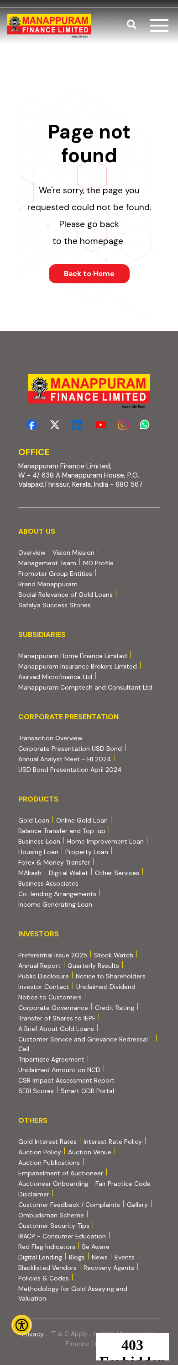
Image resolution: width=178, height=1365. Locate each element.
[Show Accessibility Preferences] (22, 1325)
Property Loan (86, 852)
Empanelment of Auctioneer (60, 1173)
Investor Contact (43, 987)
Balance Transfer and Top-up (61, 831)
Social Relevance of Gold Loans (65, 594)
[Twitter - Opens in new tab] (54, 424)
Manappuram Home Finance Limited (72, 655)
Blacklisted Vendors (47, 1268)
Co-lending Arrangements (57, 893)
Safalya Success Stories (54, 605)
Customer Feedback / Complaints (69, 1204)
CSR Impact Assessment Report (66, 1080)
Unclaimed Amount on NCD (59, 1070)
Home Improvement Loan (105, 841)
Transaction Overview (50, 737)
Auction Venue (89, 1152)
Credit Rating (114, 1007)
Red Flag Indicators (46, 1246)
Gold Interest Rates (47, 1141)
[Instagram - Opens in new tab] (123, 424)
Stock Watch (113, 955)
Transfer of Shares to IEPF (56, 1018)
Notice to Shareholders (111, 976)
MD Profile (98, 563)
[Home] (49, 25)
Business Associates (48, 883)
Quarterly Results (93, 965)
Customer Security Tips (53, 1226)
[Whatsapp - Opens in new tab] (146, 424)
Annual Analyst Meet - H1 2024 (64, 758)
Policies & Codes (43, 1278)
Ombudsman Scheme (51, 1215)
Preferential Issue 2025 (52, 955)
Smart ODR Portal (87, 1090)
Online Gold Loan (82, 820)
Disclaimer (33, 1194)
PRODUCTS (38, 799)
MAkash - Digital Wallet (53, 873)
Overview (32, 552)
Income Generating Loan (55, 904)
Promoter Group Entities (55, 573)
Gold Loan (33, 820)
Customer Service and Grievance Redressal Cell (83, 1044)
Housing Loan (38, 852)
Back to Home (89, 273)
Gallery (137, 1204)
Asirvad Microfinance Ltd (55, 676)
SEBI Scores (36, 1090)
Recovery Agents (109, 1268)
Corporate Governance (53, 1008)
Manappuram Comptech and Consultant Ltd (85, 687)
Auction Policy (39, 1151)
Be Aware (96, 1246)
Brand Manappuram (48, 584)
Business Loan (39, 841)
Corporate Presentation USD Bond (70, 748)
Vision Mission (73, 552)
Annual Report (39, 965)
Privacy (33, 1334)
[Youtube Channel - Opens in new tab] (100, 424)
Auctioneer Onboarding (53, 1183)
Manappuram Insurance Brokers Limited (77, 666)
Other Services (117, 873)
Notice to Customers (50, 997)
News (100, 1257)
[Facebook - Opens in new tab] (31, 424)
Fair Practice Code (123, 1183)
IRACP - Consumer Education (62, 1236)
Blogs (77, 1257)
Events (125, 1257)
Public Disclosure (43, 976)
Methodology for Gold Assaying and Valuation (72, 1293)
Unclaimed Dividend (106, 987)
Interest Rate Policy (113, 1141)
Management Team (47, 563)
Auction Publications (49, 1162)
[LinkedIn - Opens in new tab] (77, 424)
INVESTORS (38, 934)
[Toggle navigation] (159, 25)
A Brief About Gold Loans (56, 1028)
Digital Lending (40, 1257)
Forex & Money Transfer (54, 862)
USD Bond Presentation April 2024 (70, 769)
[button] (131, 25)
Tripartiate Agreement (51, 1059)
